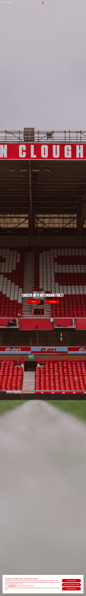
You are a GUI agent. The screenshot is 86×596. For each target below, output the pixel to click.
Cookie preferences (71, 588)
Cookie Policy (12, 585)
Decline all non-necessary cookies (71, 584)
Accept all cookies (71, 580)
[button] (83, 2)
